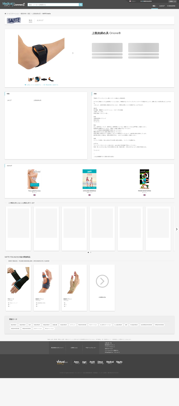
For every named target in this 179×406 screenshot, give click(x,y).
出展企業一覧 (108, 343)
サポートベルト (93, 325)
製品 (154, 6)
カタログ (162, 6)
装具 (30, 325)
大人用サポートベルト (105, 325)
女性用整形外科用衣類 (146, 325)
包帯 (126, 325)
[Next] (72, 53)
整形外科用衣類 (82, 325)
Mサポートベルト (49, 328)
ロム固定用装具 (118, 325)
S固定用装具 (37, 325)
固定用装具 (13, 325)
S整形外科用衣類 (26, 328)
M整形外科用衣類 (159, 325)
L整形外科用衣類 (15, 328)
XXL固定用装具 (134, 325)
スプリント (72, 325)
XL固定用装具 (63, 325)
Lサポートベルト (38, 328)
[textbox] (53, 4)
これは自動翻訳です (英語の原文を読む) (104, 156)
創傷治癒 (55, 325)
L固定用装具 (22, 325)
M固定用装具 (46, 325)
